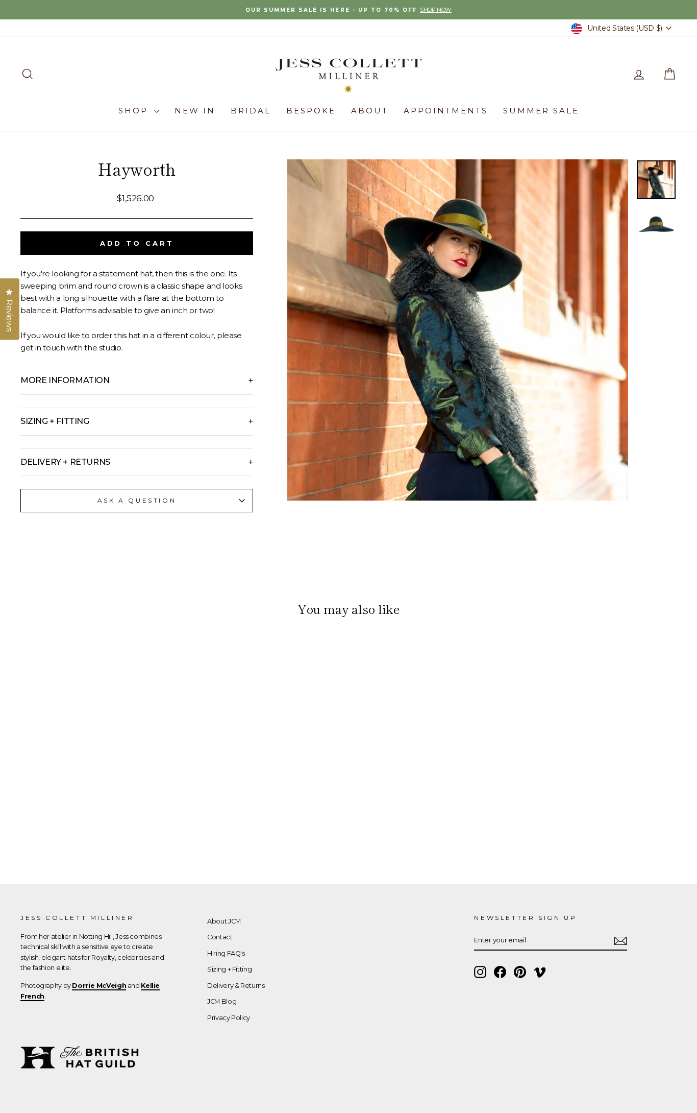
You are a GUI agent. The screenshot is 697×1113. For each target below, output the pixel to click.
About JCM (224, 921)
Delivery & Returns (235, 985)
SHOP (135, 110)
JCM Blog (221, 1001)
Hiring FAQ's (226, 953)
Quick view (98, 787)
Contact (219, 937)
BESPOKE (311, 110)
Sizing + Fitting (229, 969)
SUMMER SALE (541, 110)
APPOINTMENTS (446, 110)
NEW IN (195, 110)
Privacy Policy (228, 1018)
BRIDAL (251, 110)
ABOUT (369, 110)
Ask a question (136, 500)
